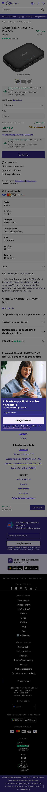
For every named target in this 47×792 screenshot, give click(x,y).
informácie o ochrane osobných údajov (20, 397)
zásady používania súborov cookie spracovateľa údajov (18, 403)
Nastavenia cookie (11, 392)
